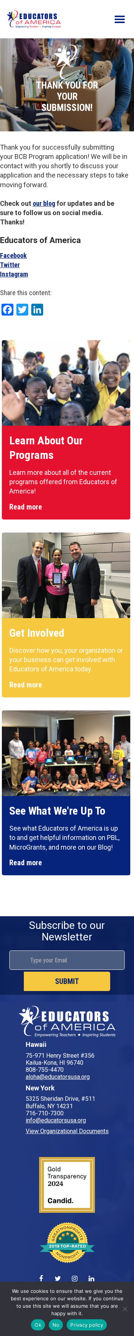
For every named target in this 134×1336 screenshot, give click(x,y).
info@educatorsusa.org (56, 1120)
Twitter (10, 265)
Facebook (13, 255)
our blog (44, 203)
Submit (67, 981)
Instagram (14, 274)
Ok (38, 1325)
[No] (124, 1309)
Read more (25, 506)
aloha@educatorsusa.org (58, 1076)
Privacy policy (86, 1325)
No (56, 1325)
